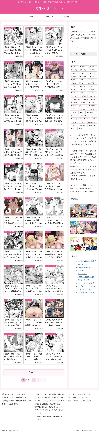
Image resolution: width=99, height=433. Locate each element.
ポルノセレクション (86, 293)
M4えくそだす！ (84, 280)
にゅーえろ (82, 274)
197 (39, 380)
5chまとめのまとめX (86, 277)
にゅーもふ (82, 271)
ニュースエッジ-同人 (86, 283)
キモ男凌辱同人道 (85, 267)
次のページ (33, 372)
